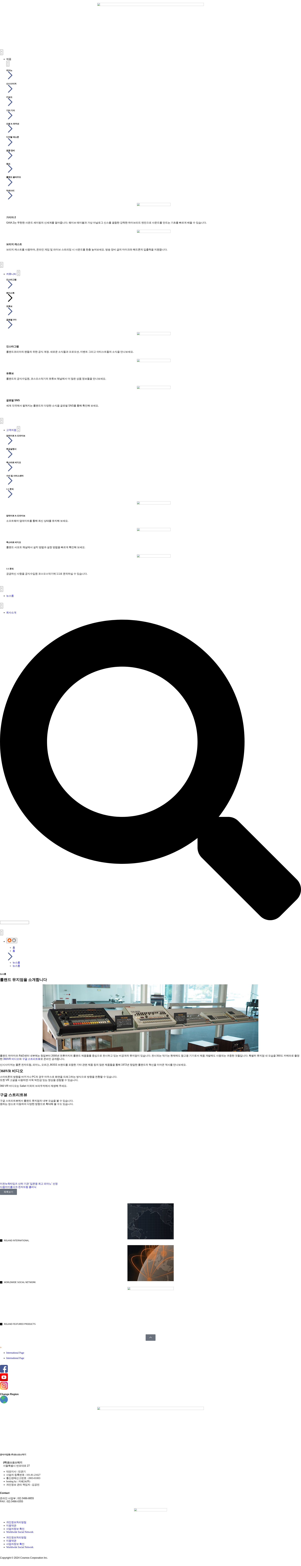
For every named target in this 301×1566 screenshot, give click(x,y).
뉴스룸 (16, 962)
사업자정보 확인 (15, 1528)
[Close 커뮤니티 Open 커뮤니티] (18, 273)
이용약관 (11, 1525)
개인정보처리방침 (16, 1522)
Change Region (9, 1394)
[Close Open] (11, 940)
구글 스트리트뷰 (31, 1059)
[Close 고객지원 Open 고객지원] (18, 429)
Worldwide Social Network (19, 1532)
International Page (15, 1352)
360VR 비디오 (11, 1059)
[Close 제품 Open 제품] (7, 64)
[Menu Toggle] (1, 52)
